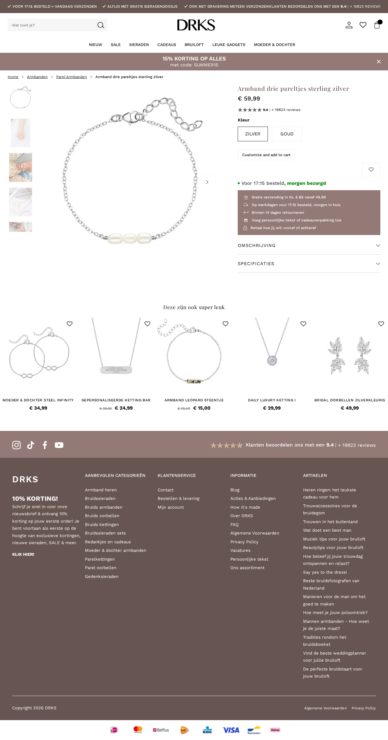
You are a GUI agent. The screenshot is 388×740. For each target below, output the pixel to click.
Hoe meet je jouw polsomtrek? (335, 612)
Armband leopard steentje (194, 400)
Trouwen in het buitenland (330, 521)
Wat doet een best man (327, 530)
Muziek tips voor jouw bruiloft (334, 539)
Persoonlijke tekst (249, 559)
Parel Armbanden (71, 77)
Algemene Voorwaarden (254, 533)
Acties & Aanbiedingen (253, 498)
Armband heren (101, 489)
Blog (234, 489)
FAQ (234, 524)
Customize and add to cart (266, 155)
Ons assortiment (247, 567)
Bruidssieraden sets (105, 533)
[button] (69, 323)
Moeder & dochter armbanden (115, 550)
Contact (166, 489)
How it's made (245, 507)
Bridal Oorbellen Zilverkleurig (349, 400)
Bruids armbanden (103, 507)
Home (13, 77)
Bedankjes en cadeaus (108, 541)
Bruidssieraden (100, 498)
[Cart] (377, 25)
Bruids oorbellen (102, 515)
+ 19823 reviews (365, 6)
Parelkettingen (100, 559)
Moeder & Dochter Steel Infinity (38, 400)
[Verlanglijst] (363, 25)
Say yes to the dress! (325, 572)
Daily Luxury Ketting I (272, 400)
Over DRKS (241, 515)
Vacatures (240, 550)
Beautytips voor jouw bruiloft (333, 547)
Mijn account (171, 507)
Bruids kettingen (102, 524)
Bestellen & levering (178, 498)
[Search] (100, 25)
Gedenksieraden (101, 576)
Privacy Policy (244, 541)
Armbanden (37, 77)
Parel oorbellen (100, 567)
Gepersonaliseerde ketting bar (116, 400)
